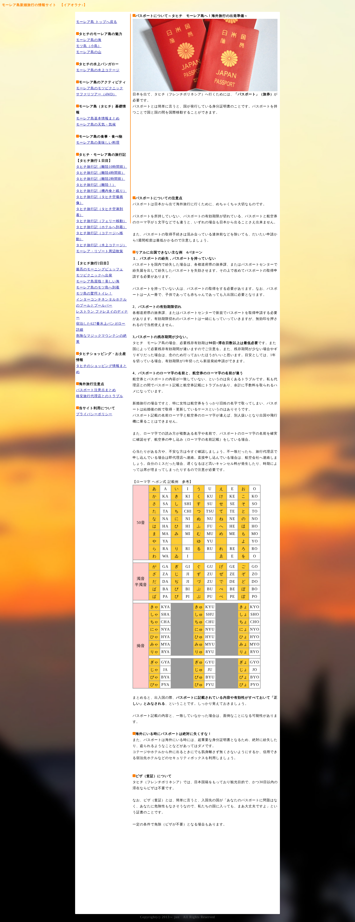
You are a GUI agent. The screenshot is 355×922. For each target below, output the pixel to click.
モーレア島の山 (88, 52)
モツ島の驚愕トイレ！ (94, 293)
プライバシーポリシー (94, 414)
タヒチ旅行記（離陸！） (96, 185)
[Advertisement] (173, 155)
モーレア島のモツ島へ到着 (98, 287)
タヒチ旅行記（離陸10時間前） (101, 167)
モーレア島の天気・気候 (96, 124)
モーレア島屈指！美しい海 (98, 281)
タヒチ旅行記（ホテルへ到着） (101, 227)
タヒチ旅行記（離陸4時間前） (100, 173)
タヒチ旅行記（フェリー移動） (101, 221)
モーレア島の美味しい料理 (98, 142)
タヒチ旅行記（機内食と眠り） (101, 191)
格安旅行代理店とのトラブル (99, 396)
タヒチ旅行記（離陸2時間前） (100, 179)
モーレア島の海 (88, 40)
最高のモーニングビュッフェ (99, 269)
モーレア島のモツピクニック (99, 88)
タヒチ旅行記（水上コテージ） (101, 245)
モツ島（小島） (88, 46)
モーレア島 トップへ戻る (96, 22)
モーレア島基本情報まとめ (98, 118)
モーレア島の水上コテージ (98, 70)
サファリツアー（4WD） (96, 94)
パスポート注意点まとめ (96, 390)
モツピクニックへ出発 (94, 275)
